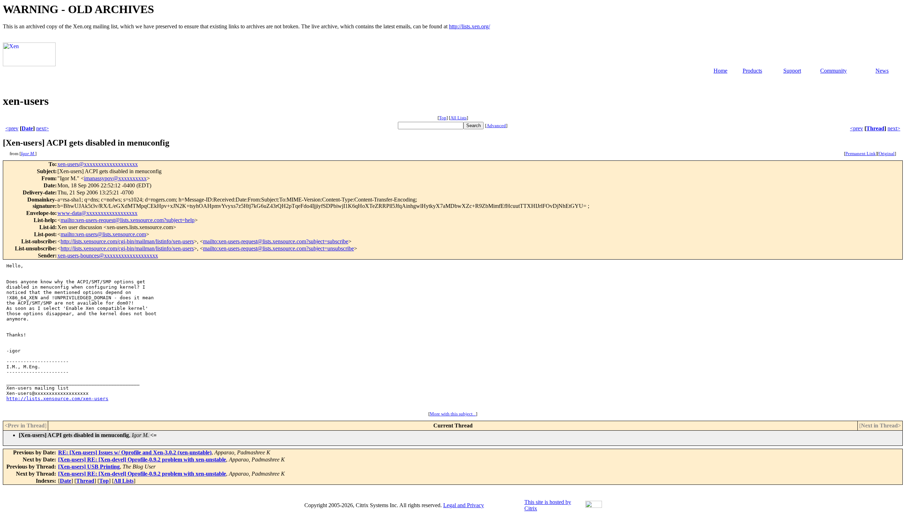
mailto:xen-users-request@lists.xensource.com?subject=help (128, 220)
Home (720, 71)
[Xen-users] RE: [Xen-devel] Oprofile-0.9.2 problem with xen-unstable (142, 460)
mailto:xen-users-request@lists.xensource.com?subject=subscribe (275, 241)
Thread (875, 128)
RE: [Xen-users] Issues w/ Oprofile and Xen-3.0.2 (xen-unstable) (135, 452)
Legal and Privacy (463, 505)
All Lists (458, 117)
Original (887, 153)
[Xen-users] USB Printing (89, 467)
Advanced (496, 125)
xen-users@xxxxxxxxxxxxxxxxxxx (97, 164)
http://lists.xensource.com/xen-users (57, 398)
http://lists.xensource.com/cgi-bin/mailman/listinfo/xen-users (127, 241)
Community (833, 71)
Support (792, 71)
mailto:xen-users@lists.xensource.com (103, 234)
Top (442, 117)
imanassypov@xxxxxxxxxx (115, 178)
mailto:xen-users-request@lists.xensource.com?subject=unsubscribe (278, 248)
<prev (11, 128)
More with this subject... (453, 413)
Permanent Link (860, 153)
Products (752, 71)
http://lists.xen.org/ (469, 26)
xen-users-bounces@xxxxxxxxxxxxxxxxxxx (107, 256)
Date (27, 128)
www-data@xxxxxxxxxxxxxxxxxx (97, 213)
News (882, 71)
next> (42, 128)
